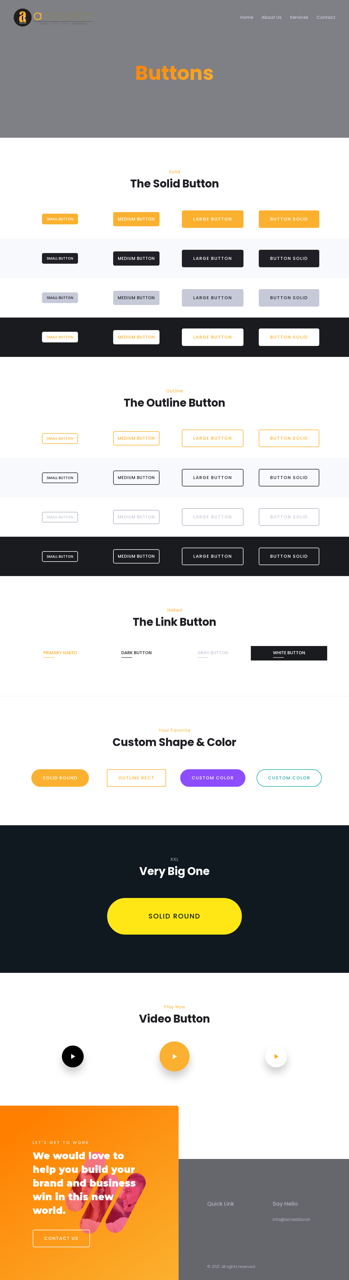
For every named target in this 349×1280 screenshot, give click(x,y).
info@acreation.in (291, 1219)
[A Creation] (53, 17)
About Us (271, 17)
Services (299, 17)
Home (246, 17)
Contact (326, 17)
